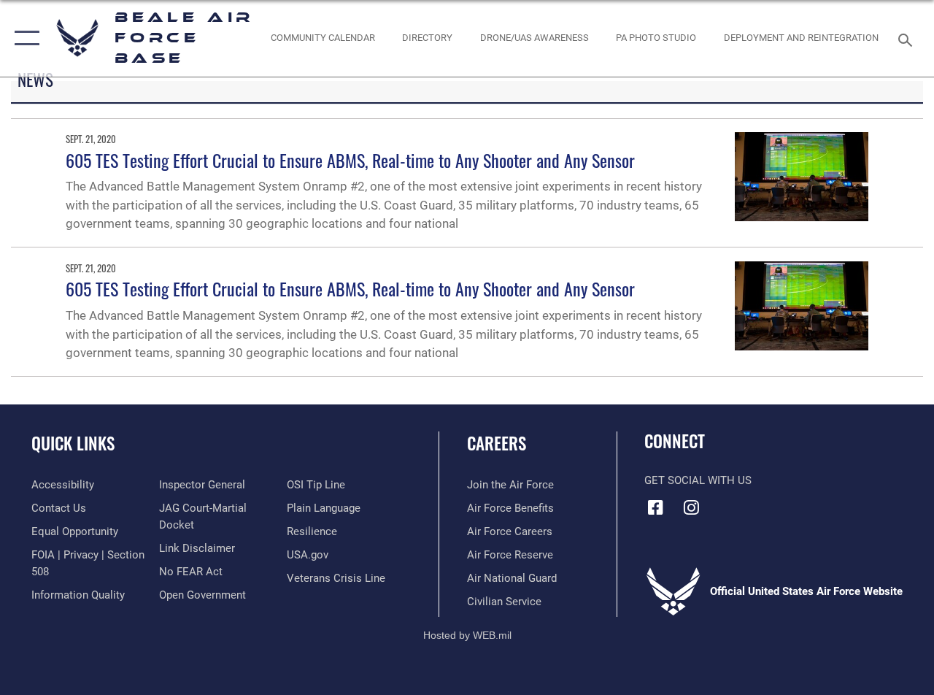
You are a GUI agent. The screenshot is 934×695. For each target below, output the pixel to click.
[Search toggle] (907, 38)
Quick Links (73, 443)
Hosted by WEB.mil (467, 635)
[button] (23, 38)
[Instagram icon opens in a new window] (691, 507)
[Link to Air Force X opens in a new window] (762, 503)
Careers (496, 443)
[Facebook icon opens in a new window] (655, 507)
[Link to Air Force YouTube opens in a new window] (727, 503)
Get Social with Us (698, 480)
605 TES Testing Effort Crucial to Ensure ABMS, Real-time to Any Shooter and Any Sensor (350, 160)
